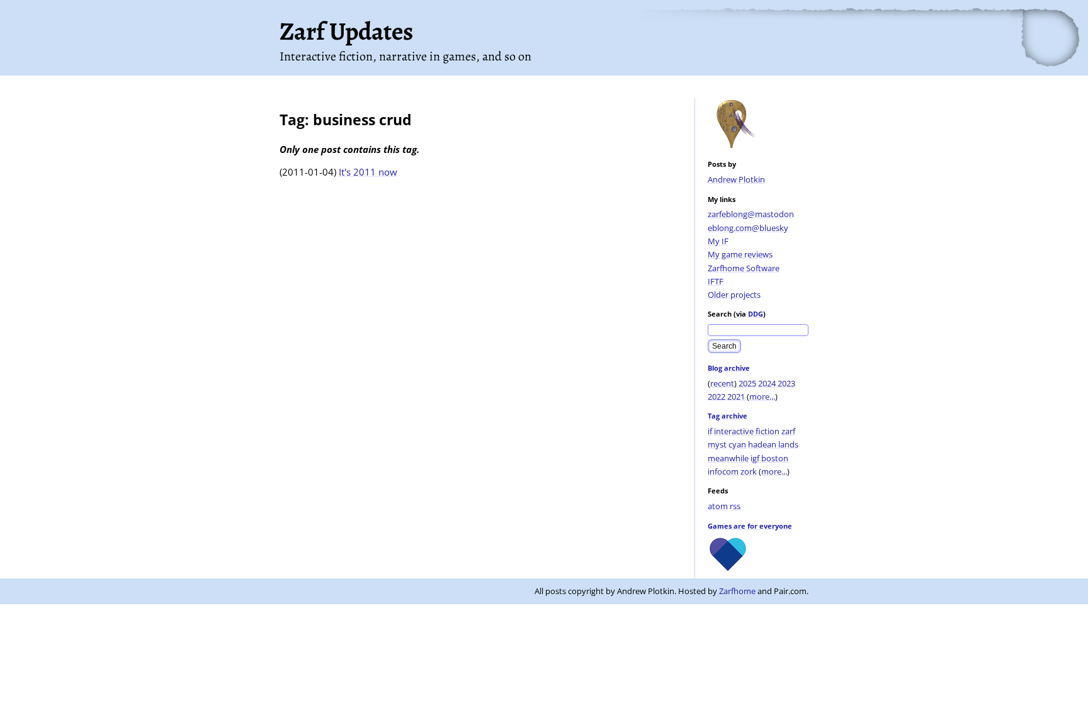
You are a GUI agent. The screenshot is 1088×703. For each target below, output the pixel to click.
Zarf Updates (346, 31)
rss (735, 506)
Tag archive (727, 415)
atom (718, 506)
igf (755, 458)
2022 (716, 396)
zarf (788, 431)
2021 (736, 396)
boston (774, 458)
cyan (737, 444)
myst (717, 444)
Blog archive (729, 368)
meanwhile (728, 458)
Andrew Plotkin (736, 179)
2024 (767, 383)
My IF (718, 241)
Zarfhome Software (743, 268)
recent (722, 383)
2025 (747, 383)
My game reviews (740, 254)
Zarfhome (737, 591)
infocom (723, 471)
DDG (755, 313)
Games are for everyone (750, 526)
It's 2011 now (368, 172)
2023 (786, 383)
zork (748, 471)
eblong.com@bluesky (748, 227)
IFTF (715, 281)
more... (762, 396)
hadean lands (773, 444)
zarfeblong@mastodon (751, 214)
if (710, 431)
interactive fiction (746, 431)
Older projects (734, 294)
